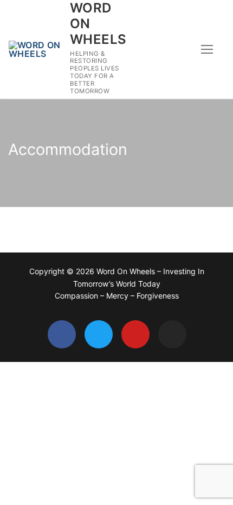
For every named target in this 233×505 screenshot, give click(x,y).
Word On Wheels (98, 23)
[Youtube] (135, 334)
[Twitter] (99, 334)
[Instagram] (172, 334)
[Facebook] (62, 334)
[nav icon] (207, 49)
